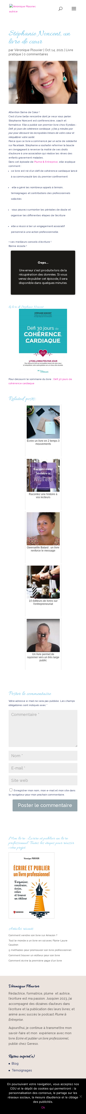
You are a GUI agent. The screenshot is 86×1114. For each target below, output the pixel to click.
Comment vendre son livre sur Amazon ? (33, 935)
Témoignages (22, 1070)
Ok (43, 1107)
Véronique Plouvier (28, 50)
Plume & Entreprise (46, 161)
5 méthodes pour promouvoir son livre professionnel (40, 950)
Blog (15, 1063)
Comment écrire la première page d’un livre (35, 960)
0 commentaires (36, 54)
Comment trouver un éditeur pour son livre (34, 955)
